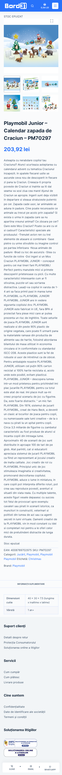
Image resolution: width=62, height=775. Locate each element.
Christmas (35, 559)
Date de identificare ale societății (24, 711)
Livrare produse (13, 682)
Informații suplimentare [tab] (31, 584)
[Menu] (55, 6)
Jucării (21, 554)
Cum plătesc (12, 677)
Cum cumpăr (12, 672)
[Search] (32, 6)
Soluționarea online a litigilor (22, 647)
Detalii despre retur (16, 637)
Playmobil (33, 554)
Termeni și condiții (15, 717)
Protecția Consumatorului (20, 642)
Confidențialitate (14, 706)
